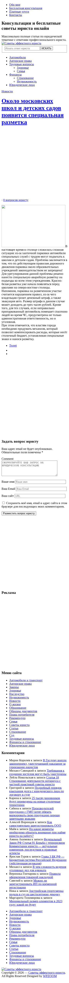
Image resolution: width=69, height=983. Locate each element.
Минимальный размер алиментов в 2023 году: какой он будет (35, 903)
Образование (17, 707)
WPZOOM (50, 976)
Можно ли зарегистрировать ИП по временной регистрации (33, 884)
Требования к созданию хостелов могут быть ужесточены (37, 772)
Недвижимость (27, 81)
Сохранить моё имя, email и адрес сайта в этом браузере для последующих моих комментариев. (34, 504)
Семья (21, 71)
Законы (14, 687)
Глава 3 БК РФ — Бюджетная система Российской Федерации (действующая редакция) (38, 860)
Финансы (15, 74)
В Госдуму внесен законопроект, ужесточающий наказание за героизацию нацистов (38, 764)
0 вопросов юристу (15, 200)
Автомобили (17, 57)
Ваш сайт (8, 495)
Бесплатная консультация (25, 8)
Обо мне (14, 4)
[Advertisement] (34, 164)
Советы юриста (19, 725)
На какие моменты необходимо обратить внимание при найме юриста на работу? (37, 832)
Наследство (16, 694)
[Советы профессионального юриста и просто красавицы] (21, 43)
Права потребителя (21, 714)
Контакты (15, 15)
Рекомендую (17, 718)
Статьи (13, 728)
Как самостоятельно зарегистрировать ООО (35, 824)
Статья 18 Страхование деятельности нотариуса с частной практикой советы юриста (35, 781)
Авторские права (20, 60)
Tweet (13, 345)
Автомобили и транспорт (26, 680)
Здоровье (23, 67)
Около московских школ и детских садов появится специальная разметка (33, 111)
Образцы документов (23, 711)
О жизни (15, 704)
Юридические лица (22, 84)
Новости (7, 91)
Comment (7, 458)
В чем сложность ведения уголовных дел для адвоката (37, 868)
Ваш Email (8, 488)
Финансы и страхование (25, 742)
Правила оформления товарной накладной (35, 875)
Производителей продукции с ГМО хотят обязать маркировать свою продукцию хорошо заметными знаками (34, 813)
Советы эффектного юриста (46, 972)
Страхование (25, 78)
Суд (11, 735)
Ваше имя (8, 481)
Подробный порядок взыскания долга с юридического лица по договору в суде (36, 791)
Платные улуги (19, 11)
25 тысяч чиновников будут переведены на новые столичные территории (34, 801)
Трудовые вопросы (21, 64)
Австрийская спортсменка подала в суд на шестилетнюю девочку (36, 892)
